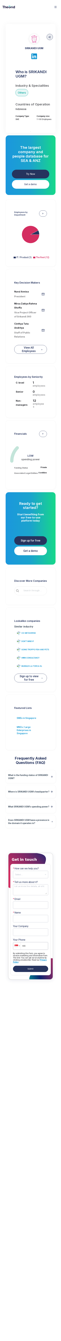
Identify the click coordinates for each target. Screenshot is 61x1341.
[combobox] (32, 590)
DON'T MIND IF (27, 641)
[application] (30, 237)
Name (17, 912)
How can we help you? (26, 868)
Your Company (20, 926)
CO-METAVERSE (28, 633)
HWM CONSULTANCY (30, 658)
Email (16, 899)
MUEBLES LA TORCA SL (31, 666)
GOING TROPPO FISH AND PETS (35, 650)
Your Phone (19, 939)
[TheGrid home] (9, 7)
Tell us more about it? (25, 882)
